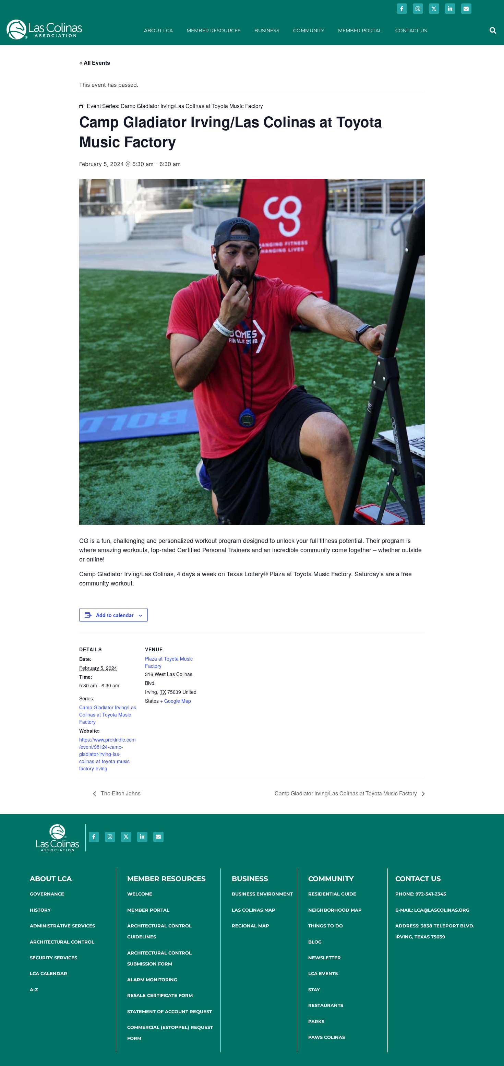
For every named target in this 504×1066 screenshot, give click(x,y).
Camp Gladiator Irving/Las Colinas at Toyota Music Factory (107, 714)
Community (308, 30)
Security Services (53, 957)
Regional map (250, 925)
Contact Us (411, 30)
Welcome (139, 894)
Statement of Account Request (169, 1011)
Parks (316, 1021)
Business (266, 30)
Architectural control (62, 942)
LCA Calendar (48, 973)
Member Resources (214, 30)
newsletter (324, 957)
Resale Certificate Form (160, 995)
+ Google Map (175, 700)
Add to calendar (114, 615)
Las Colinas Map (253, 910)
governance (47, 894)
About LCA (158, 30)
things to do (325, 925)
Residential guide (332, 894)
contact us (418, 879)
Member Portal (360, 30)
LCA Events (323, 973)
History (40, 910)
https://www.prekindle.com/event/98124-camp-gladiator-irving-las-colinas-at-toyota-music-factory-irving (107, 754)
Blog (315, 942)
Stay (314, 989)
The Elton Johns (120, 793)
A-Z (34, 989)
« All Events (94, 63)
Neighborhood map (335, 910)
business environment (262, 894)
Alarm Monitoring (152, 979)
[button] (493, 30)
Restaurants (325, 1005)
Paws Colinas (326, 1037)
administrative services (62, 925)
